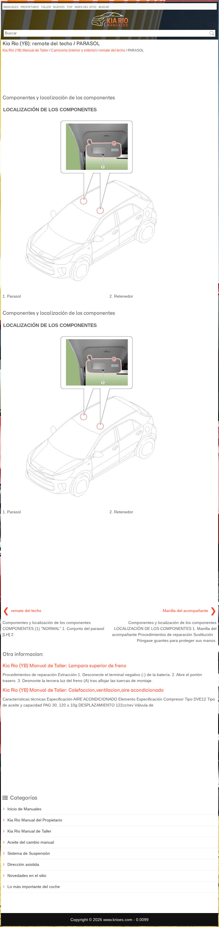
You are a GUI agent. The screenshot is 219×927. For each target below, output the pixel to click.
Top (69, 7)
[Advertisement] (109, 73)
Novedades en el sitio (26, 875)
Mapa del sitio (85, 7)
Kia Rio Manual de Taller (29, 831)
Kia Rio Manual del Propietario (34, 820)
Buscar (104, 7)
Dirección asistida (23, 864)
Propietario (30, 7)
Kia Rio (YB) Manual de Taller (25, 50)
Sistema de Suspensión (28, 853)
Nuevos (58, 7)
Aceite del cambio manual (30, 842)
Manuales (10, 7)
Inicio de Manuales (24, 809)
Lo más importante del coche (33, 886)
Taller (46, 7)
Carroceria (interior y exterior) (74, 50)
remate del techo (112, 50)
